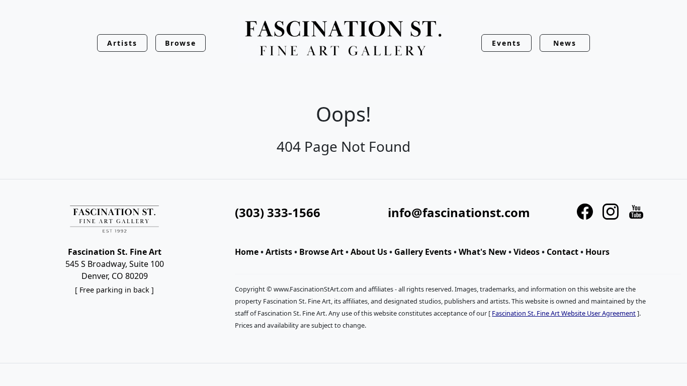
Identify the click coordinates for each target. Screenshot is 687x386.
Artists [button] (122, 43)
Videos (526, 251)
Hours (597, 251)
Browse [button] (181, 43)
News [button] (564, 43)
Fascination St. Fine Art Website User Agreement (564, 313)
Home (247, 251)
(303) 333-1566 (277, 212)
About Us (369, 251)
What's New (482, 251)
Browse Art (321, 251)
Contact (562, 251)
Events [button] (506, 43)
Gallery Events (423, 251)
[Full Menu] (343, 39)
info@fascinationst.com (459, 212)
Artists (279, 251)
